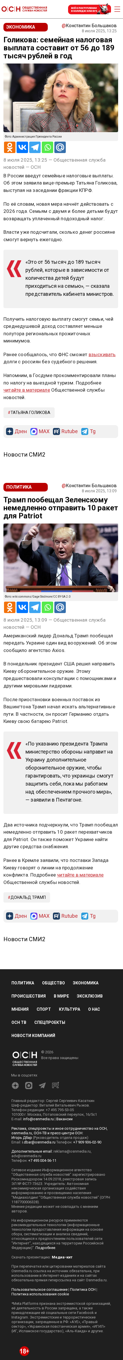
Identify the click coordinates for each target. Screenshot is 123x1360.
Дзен (21, 431)
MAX (44, 431)
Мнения (20, 1009)
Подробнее (45, 1248)
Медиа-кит (62, 1257)
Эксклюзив (90, 996)
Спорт (44, 1009)
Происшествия (28, 996)
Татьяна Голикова (30, 412)
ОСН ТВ (18, 1022)
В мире (61, 996)
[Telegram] (35, 147)
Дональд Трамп (28, 897)
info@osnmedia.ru (38, 1119)
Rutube (69, 431)
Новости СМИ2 (24, 454)
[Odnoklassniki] (9, 147)
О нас (94, 1009)
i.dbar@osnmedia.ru (38, 1142)
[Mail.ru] (60, 147)
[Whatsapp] (47, 147)
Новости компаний (33, 1035)
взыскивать (102, 354)
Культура (69, 1009)
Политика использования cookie (40, 1294)
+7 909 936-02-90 (87, 1142)
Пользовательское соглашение (39, 1289)
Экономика (85, 983)
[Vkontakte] (22, 147)
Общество (53, 983)
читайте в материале (26, 390)
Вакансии (64, 1119)
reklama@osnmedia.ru (72, 1151)
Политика (22, 983)
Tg (93, 431)
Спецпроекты (49, 1022)
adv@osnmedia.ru (26, 1156)
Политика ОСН (83, 1289)
